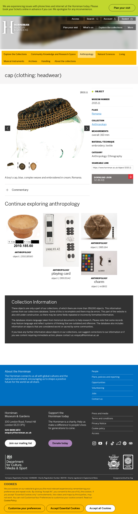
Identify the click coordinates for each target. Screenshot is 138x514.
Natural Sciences (106, 54)
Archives (32, 61)
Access (75, 18)
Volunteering (98, 388)
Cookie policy (98, 428)
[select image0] (10, 165)
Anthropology (86, 54)
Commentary (20, 190)
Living (122, 54)
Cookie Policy (10, 500)
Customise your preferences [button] (24, 508)
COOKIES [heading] (10, 484)
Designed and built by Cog (123, 478)
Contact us (97, 399)
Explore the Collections (15, 54)
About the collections (65, 61)
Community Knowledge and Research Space (53, 54)
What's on (88, 27)
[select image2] (33, 166)
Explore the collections (110, 27)
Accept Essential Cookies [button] (65, 508)
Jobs (94, 393)
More (130, 27)
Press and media (100, 413)
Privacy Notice (99, 423)
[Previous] (7, 128)
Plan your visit (70, 27)
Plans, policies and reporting (106, 377)
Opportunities (98, 382)
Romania (96, 113)
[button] (97, 19)
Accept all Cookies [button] (100, 508)
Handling (45, 61)
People (95, 371)
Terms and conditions (102, 418)
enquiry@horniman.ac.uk (86, 335)
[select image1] (21, 166)
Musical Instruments (14, 61)
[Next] (87, 128)
